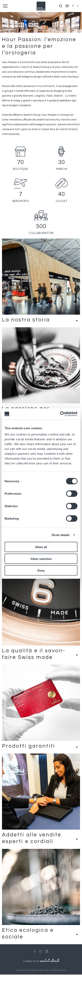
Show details (61, 534)
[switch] (71, 493)
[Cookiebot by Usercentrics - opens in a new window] (60, 414)
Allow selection (41, 558)
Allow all (41, 547)
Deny (41, 570)
